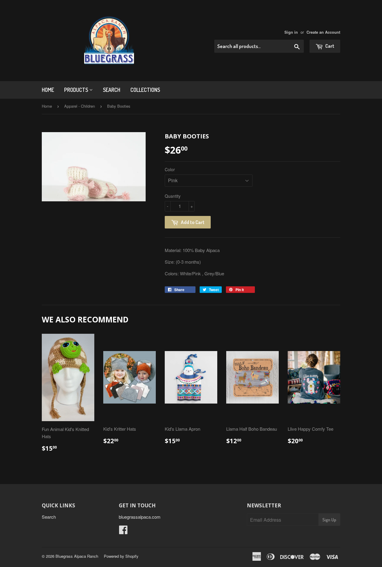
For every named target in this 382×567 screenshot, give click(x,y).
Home (48, 89)
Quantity (173, 196)
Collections (145, 89)
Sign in (291, 32)
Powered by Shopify (121, 556)
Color (170, 169)
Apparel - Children (79, 106)
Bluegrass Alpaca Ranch (77, 556)
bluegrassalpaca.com (140, 517)
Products (76, 89)
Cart (329, 46)
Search (111, 89)
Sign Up (329, 520)
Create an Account (323, 32)
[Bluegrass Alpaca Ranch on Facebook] (123, 531)
